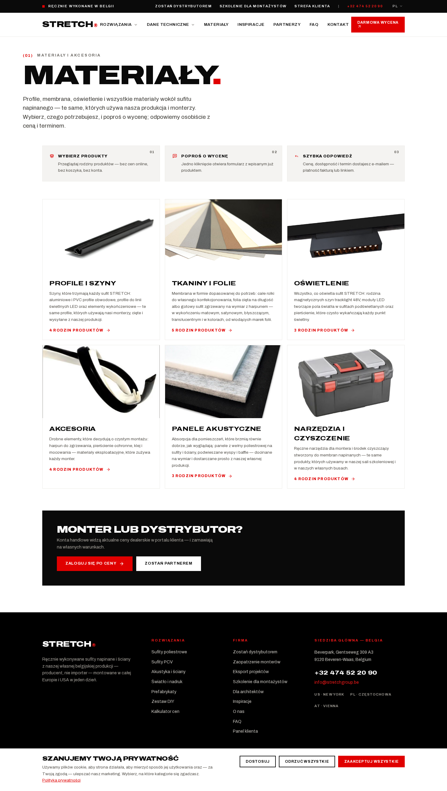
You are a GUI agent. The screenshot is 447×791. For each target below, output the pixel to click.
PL (395, 6)
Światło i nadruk (166, 681)
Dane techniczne (168, 24)
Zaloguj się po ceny (90, 563)
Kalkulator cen (165, 711)
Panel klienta (245, 731)
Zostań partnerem (168, 563)
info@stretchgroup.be (336, 682)
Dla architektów (248, 692)
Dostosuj (258, 761)
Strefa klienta (312, 6)
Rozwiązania (116, 24)
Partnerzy (286, 24)
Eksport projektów (251, 671)
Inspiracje (250, 24)
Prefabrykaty (163, 692)
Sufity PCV (162, 662)
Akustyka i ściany (168, 671)
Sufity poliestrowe (169, 652)
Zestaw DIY (162, 701)
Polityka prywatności (61, 780)
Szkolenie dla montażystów (253, 6)
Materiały (216, 24)
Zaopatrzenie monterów (256, 662)
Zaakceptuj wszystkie (371, 761)
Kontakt (338, 24)
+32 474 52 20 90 (365, 6)
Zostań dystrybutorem (183, 6)
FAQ (314, 24)
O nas (238, 711)
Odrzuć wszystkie (307, 761)
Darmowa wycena (378, 22)
